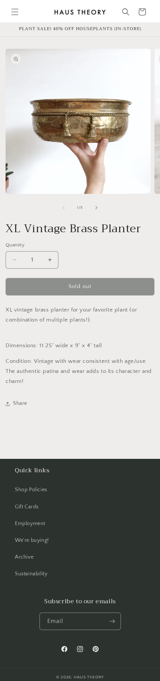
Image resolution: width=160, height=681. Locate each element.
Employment (30, 524)
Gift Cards (27, 507)
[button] (15, 12)
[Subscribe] (112, 621)
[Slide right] (96, 207)
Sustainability (31, 574)
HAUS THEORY (89, 677)
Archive (24, 557)
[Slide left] (63, 207)
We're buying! (32, 540)
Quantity (15, 244)
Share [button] (20, 403)
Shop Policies (31, 490)
